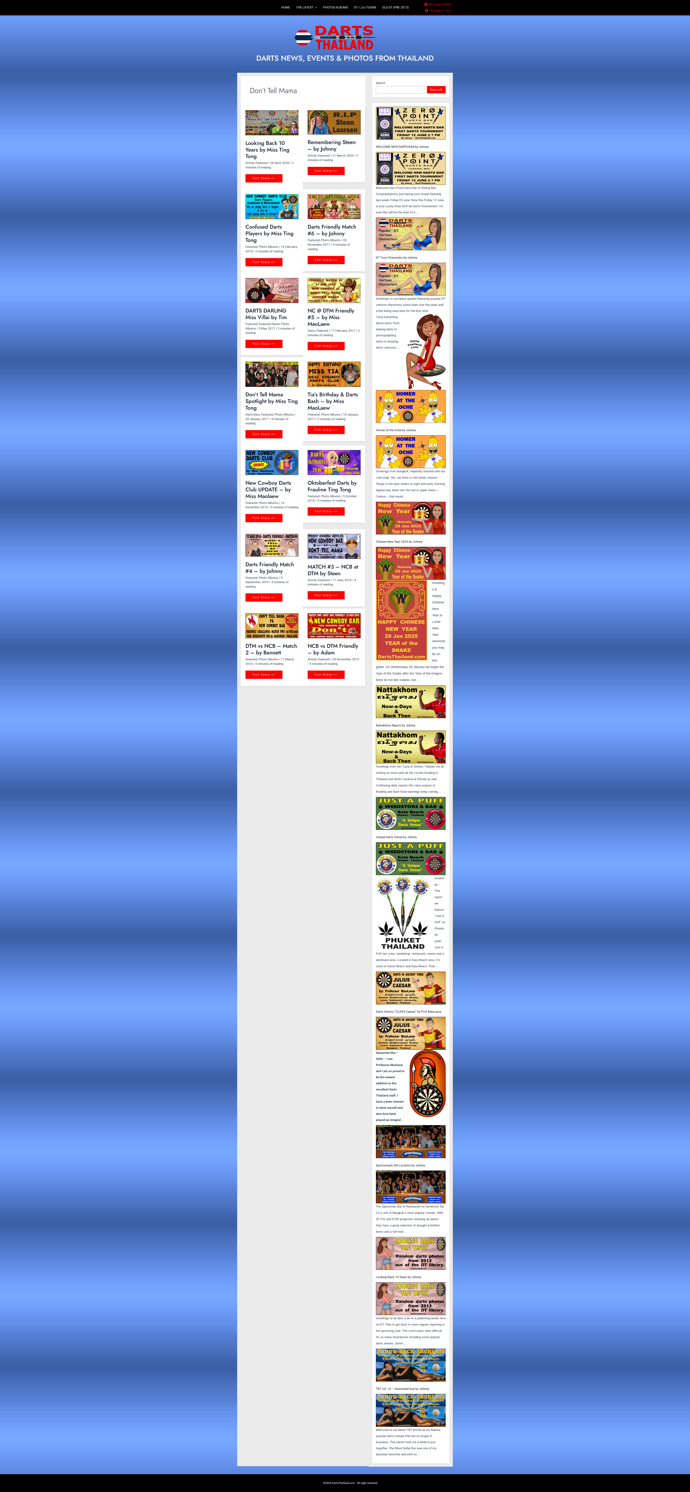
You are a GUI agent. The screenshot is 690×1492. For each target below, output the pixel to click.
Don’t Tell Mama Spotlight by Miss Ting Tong (271, 401)
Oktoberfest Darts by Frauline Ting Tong (332, 486)
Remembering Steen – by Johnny (332, 145)
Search (380, 83)
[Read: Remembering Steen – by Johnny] (334, 122)
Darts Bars (252, 414)
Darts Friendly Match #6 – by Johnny (332, 230)
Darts (311, 330)
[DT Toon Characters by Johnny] (411, 233)
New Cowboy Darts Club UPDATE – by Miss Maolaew (268, 489)
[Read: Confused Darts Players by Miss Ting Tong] (271, 206)
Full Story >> (263, 177)
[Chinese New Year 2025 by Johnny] (411, 518)
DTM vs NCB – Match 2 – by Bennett (271, 649)
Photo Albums (268, 247)
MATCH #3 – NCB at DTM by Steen (333, 570)
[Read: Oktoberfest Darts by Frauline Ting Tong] (334, 462)
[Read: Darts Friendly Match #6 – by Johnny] (334, 206)
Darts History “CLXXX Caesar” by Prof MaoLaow (408, 1011)
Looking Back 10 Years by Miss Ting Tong (267, 149)
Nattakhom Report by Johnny (395, 725)
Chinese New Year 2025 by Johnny (399, 541)
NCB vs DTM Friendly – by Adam (333, 649)
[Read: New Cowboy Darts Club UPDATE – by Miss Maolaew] (271, 462)
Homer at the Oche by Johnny (396, 430)
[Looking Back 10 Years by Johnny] (411, 1253)
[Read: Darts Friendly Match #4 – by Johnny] (271, 545)
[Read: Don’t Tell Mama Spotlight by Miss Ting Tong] (271, 374)
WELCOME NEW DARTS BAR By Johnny (402, 147)
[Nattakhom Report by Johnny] (411, 701)
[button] (315, 7)
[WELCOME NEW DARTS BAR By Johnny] (411, 123)
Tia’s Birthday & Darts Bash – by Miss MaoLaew (333, 401)
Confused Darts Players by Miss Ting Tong (269, 233)
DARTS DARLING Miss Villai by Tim (266, 314)
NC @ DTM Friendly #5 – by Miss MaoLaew (331, 317)
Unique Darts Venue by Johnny (396, 837)
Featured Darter (269, 324)
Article (249, 163)
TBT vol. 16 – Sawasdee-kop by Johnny (402, 1389)
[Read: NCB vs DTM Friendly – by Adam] (334, 625)
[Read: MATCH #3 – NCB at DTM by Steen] (334, 546)
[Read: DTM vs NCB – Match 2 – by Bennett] (271, 625)
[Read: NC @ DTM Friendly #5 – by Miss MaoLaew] (334, 290)
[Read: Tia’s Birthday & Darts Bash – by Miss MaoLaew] (334, 374)
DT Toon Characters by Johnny (396, 257)
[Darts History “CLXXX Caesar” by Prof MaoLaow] (411, 988)
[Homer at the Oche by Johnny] (411, 406)
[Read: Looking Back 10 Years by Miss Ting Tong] (271, 122)
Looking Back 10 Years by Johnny (398, 1277)
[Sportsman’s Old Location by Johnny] (411, 1141)
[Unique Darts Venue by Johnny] (411, 813)
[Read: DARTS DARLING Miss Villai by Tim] (271, 290)
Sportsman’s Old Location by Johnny (400, 1165)
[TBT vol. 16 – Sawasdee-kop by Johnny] (411, 1365)
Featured (262, 163)
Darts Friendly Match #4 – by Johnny (269, 567)
